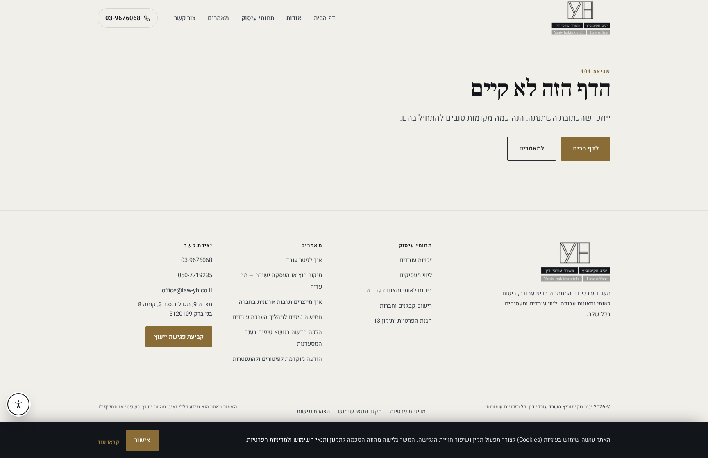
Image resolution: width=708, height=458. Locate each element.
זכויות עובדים (415, 260)
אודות (294, 18)
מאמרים (218, 18)
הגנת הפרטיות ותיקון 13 (403, 321)
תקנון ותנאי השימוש (318, 439)
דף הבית (324, 18)
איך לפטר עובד (304, 260)
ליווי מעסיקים (415, 275)
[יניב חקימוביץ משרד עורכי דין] (580, 18)
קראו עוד (108, 442)
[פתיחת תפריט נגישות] (18, 404)
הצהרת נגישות (313, 411)
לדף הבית (586, 148)
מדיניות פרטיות (408, 411)
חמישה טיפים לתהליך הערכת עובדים (277, 317)
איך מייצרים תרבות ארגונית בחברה (280, 302)
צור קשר (184, 18)
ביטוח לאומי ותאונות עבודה (399, 290)
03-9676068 (123, 18)
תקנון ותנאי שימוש (360, 411)
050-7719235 (195, 275)
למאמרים (531, 148)
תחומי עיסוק (257, 18)
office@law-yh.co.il (187, 290)
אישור (142, 440)
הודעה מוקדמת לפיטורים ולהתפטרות (277, 359)
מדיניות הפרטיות (267, 439)
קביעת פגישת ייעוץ (179, 337)
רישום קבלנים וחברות (406, 305)
